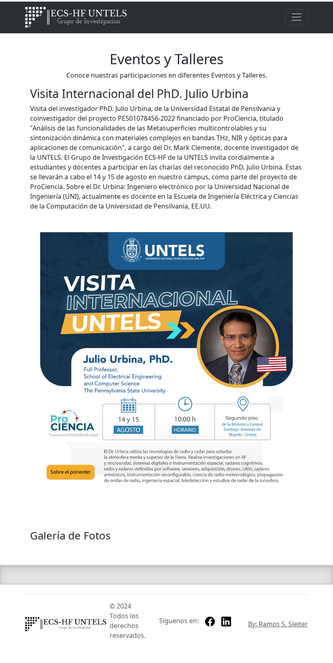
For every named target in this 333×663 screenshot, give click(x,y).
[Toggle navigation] (296, 17)
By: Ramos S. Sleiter (278, 624)
